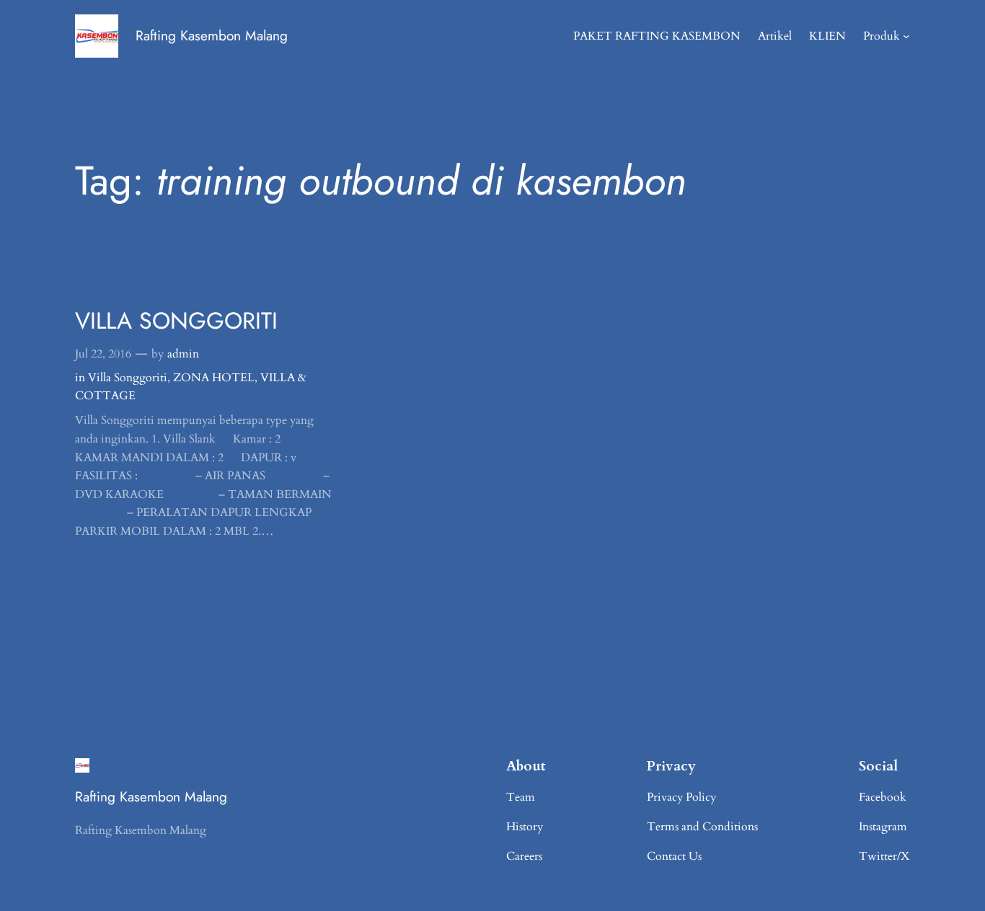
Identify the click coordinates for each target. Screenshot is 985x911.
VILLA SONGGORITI (176, 320)
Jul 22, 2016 (103, 354)
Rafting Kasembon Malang (212, 35)
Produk (881, 36)
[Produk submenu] (906, 36)
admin (183, 354)
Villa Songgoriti (127, 378)
